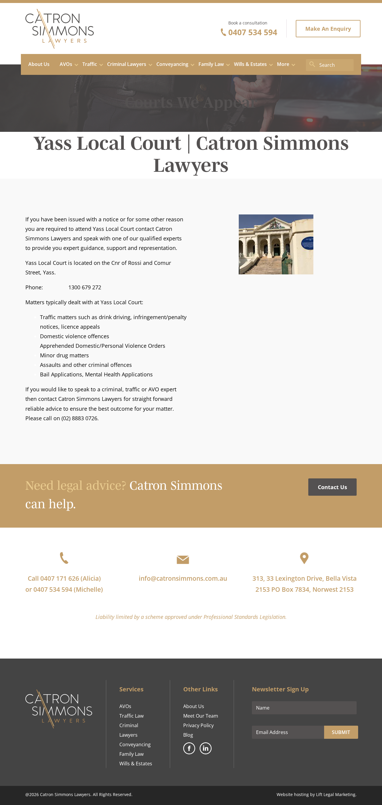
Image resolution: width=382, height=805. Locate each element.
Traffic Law (131, 716)
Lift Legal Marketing (335, 794)
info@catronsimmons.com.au (183, 578)
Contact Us (332, 487)
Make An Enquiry (328, 28)
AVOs (125, 706)
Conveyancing (135, 744)
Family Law (131, 754)
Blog (188, 735)
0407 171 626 (59, 578)
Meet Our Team (200, 716)
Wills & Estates (135, 763)
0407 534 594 (252, 32)
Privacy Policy (198, 725)
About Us (193, 706)
